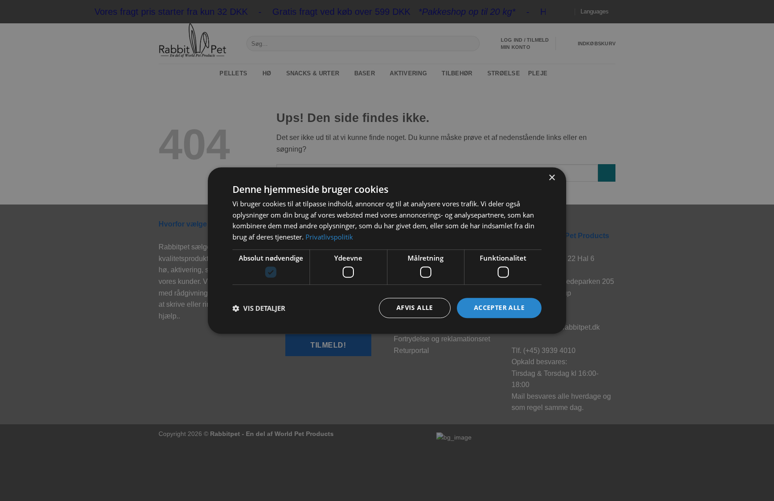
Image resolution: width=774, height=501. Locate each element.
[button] (258, 308)
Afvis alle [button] (414, 308)
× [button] (551, 177)
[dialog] (387, 250)
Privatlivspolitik (329, 236)
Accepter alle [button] (499, 308)
